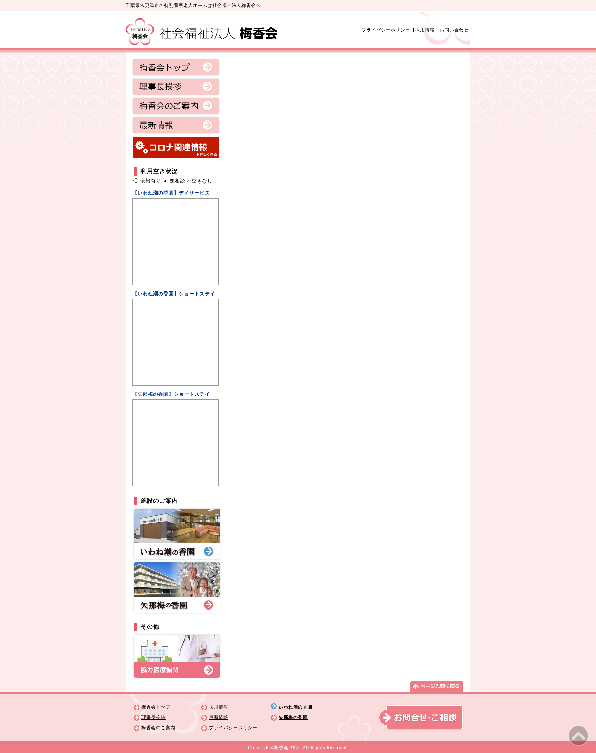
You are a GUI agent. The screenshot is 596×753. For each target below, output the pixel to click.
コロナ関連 (176, 147)
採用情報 (425, 30)
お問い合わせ (454, 30)
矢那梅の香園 (293, 717)
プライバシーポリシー (386, 30)
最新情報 (176, 125)
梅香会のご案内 (176, 106)
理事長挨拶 (176, 86)
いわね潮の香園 (295, 707)
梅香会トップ (176, 67)
